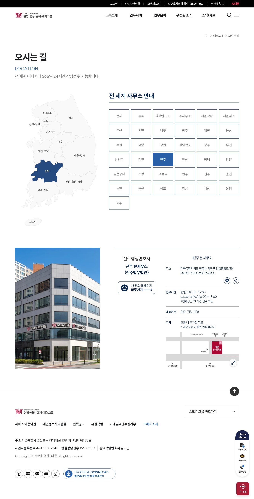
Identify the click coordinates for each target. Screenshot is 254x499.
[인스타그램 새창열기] (55, 473)
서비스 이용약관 (25, 424)
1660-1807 (187, 4)
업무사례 (136, 15)
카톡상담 (242, 460)
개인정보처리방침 (54, 424)
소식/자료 (208, 15)
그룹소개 (111, 15)
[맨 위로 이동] (234, 391)
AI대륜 (235, 4)
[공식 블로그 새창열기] (28, 473)
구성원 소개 (184, 15)
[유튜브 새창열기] (46, 473)
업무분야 (160, 15)
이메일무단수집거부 (123, 424)
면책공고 (79, 424)
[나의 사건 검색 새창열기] (19, 473)
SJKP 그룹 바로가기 (203, 412)
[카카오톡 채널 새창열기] (37, 473)
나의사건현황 (132, 4)
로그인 (114, 4)
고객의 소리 (153, 4)
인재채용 (216, 4)
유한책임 (97, 424)
